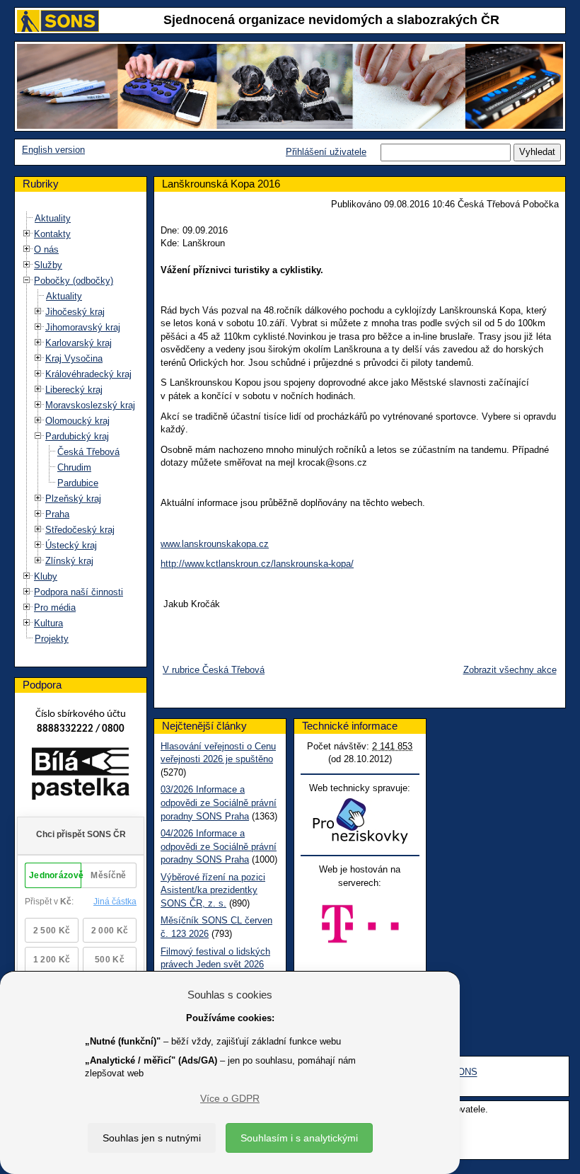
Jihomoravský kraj (82, 327)
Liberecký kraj (74, 389)
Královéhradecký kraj (88, 374)
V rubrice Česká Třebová (214, 669)
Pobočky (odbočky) (73, 280)
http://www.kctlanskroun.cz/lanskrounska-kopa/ (257, 563)
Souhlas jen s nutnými (152, 1138)
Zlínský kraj (69, 561)
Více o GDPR (230, 1098)
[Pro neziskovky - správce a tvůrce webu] (360, 820)
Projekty (52, 638)
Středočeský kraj (80, 529)
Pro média (55, 607)
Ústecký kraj (71, 545)
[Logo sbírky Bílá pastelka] (80, 776)
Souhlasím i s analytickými (299, 1138)
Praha (57, 514)
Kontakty (52, 234)
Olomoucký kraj (77, 420)
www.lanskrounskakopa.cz (215, 544)
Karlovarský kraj (78, 343)
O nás (46, 249)
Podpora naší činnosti (78, 592)
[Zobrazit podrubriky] (27, 234)
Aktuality (53, 218)
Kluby (45, 576)
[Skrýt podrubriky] (27, 280)
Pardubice (77, 483)
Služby (48, 265)
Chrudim (74, 467)
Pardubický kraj (77, 436)
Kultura (48, 623)
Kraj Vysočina (74, 358)
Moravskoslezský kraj (90, 405)
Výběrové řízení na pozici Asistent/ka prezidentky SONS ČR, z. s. (213, 890)
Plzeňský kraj (73, 498)
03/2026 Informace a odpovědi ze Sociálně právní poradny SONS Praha (219, 802)
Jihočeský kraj (75, 311)
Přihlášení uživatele (326, 151)
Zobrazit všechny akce (510, 669)
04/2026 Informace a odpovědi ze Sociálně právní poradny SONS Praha (219, 846)
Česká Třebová (88, 452)
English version (53, 149)
